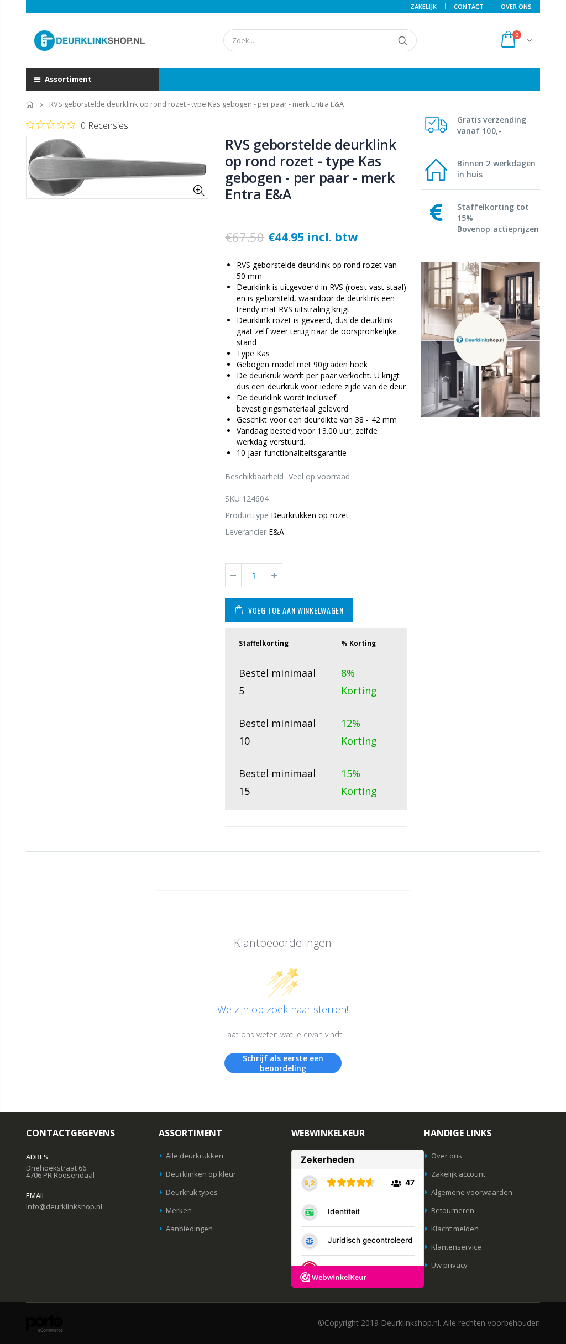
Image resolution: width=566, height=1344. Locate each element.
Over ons (446, 1156)
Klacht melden (455, 1229)
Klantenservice (456, 1247)
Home (30, 104)
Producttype (247, 515)
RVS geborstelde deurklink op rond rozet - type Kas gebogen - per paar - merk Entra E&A (310, 169)
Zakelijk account (458, 1174)
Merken (179, 1210)
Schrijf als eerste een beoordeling (283, 1063)
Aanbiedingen (189, 1229)
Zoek (402, 40)
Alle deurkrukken (194, 1156)
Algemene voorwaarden (471, 1192)
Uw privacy (449, 1265)
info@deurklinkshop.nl (64, 1206)
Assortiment (67, 79)
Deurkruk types (192, 1192)
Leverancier (245, 531)
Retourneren (452, 1210)
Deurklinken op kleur (201, 1174)
